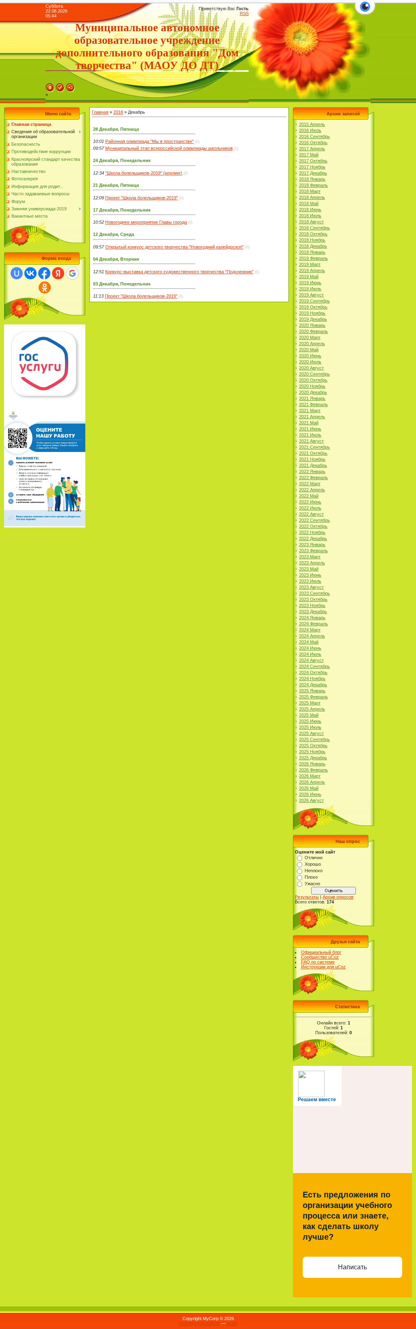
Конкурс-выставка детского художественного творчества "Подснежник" (179, 271)
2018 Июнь (310, 209)
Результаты (307, 897)
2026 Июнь (310, 794)
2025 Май (308, 715)
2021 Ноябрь (312, 459)
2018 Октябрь (313, 233)
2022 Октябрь (313, 526)
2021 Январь (312, 398)
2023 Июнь (310, 575)
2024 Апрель (312, 635)
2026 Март (310, 776)
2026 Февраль (313, 769)
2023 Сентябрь (314, 593)
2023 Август (311, 587)
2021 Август (311, 441)
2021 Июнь (310, 428)
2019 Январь (312, 252)
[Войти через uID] (17, 273)
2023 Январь (312, 544)
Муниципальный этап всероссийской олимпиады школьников (169, 148)
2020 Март (310, 337)
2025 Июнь (310, 721)
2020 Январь (312, 325)
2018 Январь (312, 179)
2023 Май (308, 568)
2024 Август (311, 660)
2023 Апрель (312, 562)
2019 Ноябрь (312, 313)
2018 (118, 112)
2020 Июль (310, 361)
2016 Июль (310, 130)
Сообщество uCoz (320, 957)
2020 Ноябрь (312, 386)
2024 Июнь (310, 648)
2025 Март (310, 702)
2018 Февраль (313, 185)
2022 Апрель (312, 489)
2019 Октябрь (313, 307)
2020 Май (308, 349)
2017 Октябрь (313, 160)
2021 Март (310, 410)
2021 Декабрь (313, 465)
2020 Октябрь (313, 380)
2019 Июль (310, 288)
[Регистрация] (60, 85)
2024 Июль (310, 654)
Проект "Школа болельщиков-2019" (141, 197)
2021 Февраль (313, 404)
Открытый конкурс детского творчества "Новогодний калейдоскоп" (174, 246)
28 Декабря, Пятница (116, 129)
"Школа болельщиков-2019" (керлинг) (143, 173)
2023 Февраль (313, 550)
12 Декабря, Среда (113, 234)
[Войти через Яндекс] (58, 273)
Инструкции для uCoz (323, 966)
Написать (352, 1267)
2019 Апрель (312, 270)
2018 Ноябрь (312, 240)
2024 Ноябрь (312, 678)
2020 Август (311, 367)
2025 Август (311, 733)
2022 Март (310, 483)
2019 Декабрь (313, 319)
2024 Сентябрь (314, 666)
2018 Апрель (312, 197)
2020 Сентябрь (314, 374)
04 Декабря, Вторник (116, 259)
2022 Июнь (310, 501)
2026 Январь (312, 763)
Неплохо (314, 870)
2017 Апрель (312, 148)
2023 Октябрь (313, 599)
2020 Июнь (310, 355)
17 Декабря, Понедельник (122, 209)
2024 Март (310, 629)
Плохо (311, 877)
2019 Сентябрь (314, 300)
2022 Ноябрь (312, 532)
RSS (244, 13)
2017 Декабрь (313, 173)
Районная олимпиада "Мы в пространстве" (149, 141)
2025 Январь (312, 690)
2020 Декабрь (313, 392)
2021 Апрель (312, 416)
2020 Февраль (313, 331)
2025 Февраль (313, 696)
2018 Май (308, 203)
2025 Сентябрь (314, 739)
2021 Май (308, 422)
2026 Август (311, 800)
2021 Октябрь (313, 453)
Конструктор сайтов (199, 1323)
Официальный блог (321, 952)
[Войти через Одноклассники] (45, 287)
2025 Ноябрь (312, 751)
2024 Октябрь (313, 672)
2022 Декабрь (313, 538)
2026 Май (308, 788)
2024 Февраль (313, 623)
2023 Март (310, 556)
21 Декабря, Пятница (116, 185)
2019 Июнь (310, 282)
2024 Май (308, 642)
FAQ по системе (318, 961)
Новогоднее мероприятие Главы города (146, 222)
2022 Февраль (313, 477)
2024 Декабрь (313, 684)
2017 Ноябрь (312, 166)
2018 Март (310, 191)
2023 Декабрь (313, 611)
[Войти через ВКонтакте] (30, 273)
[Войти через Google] (72, 273)
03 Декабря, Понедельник (122, 283)
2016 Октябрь (313, 142)
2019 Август (311, 294)
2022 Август (311, 514)
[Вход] (70, 85)
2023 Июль (310, 581)
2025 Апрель (312, 709)
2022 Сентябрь (314, 520)
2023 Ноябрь (312, 605)
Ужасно (312, 883)
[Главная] (50, 85)
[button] (365, 11)
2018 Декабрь (313, 246)
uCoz (232, 1323)
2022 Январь (312, 471)
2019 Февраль (313, 258)
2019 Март (310, 264)
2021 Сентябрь (314, 447)
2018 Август (311, 221)
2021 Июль (310, 434)
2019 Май (308, 276)
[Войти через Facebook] (44, 273)
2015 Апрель (312, 124)
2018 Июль (310, 215)
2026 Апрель (312, 782)
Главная (100, 112)
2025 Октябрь (313, 745)
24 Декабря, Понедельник (122, 160)
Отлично (314, 857)
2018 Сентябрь (314, 227)
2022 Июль (310, 508)
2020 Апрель (312, 343)
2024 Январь (312, 617)
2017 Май (308, 154)
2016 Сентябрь (314, 136)
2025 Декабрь (313, 757)
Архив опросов (338, 897)
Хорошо (313, 864)
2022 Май (308, 495)
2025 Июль (310, 727)
